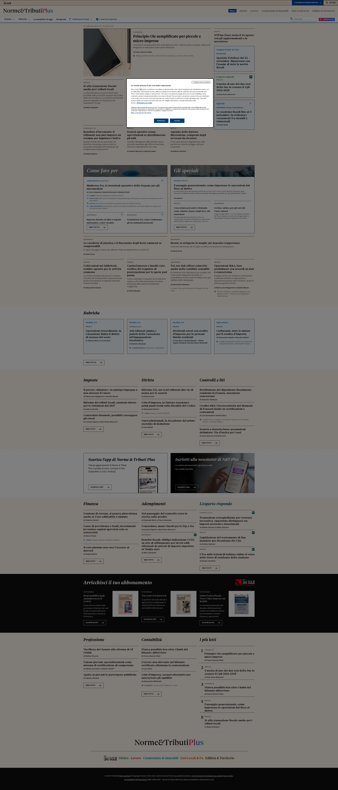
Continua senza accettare (201, 82)
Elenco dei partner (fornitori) (141, 113)
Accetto (177, 120)
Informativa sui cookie (144, 103)
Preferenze (161, 120)
